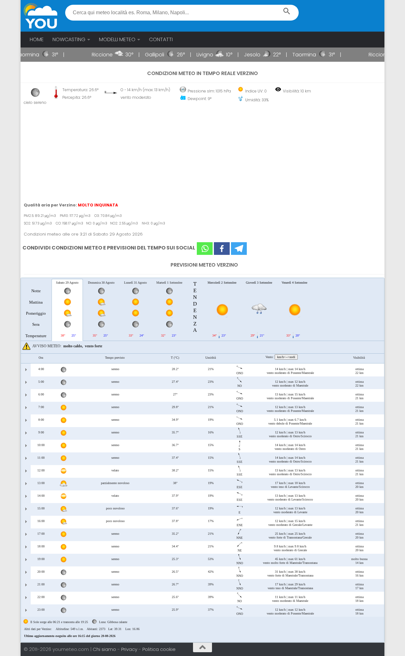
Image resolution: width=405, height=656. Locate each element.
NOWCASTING (69, 39)
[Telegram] (239, 248)
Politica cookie (159, 649)
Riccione (91, 54)
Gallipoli (143, 54)
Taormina (293, 54)
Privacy (130, 649)
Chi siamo (105, 649)
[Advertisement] (202, 154)
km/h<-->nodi (286, 357)
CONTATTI (161, 39)
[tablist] (202, 460)
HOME (37, 39)
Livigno (193, 54)
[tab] (36, 309)
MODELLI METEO (117, 39)
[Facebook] (222, 248)
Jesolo (241, 54)
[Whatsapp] (205, 248)
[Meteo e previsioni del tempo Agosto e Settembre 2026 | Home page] (40, 15)
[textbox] (182, 13)
